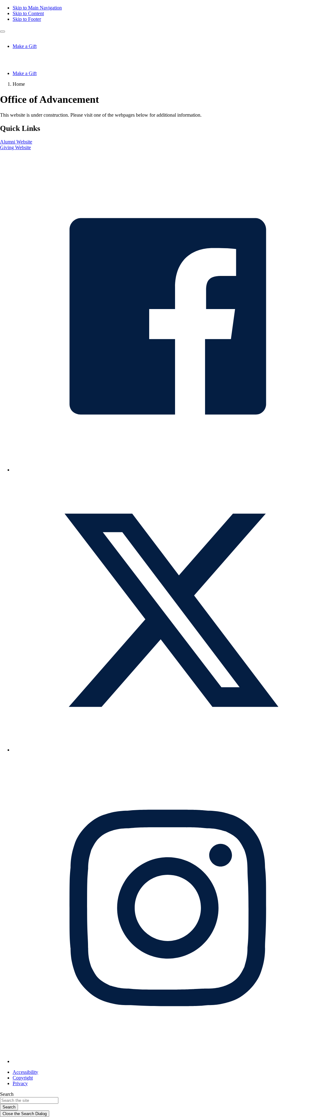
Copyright (23, 1077)
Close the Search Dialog (25, 1113)
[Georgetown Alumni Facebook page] (168, 469)
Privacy (20, 1083)
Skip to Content (28, 13)
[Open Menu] (2, 31)
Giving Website (15, 147)
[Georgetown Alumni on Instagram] (168, 1061)
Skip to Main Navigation (37, 7)
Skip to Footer (27, 19)
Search (7, 1094)
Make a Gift (25, 46)
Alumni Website (16, 141)
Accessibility (25, 1072)
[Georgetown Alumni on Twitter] (168, 749)
